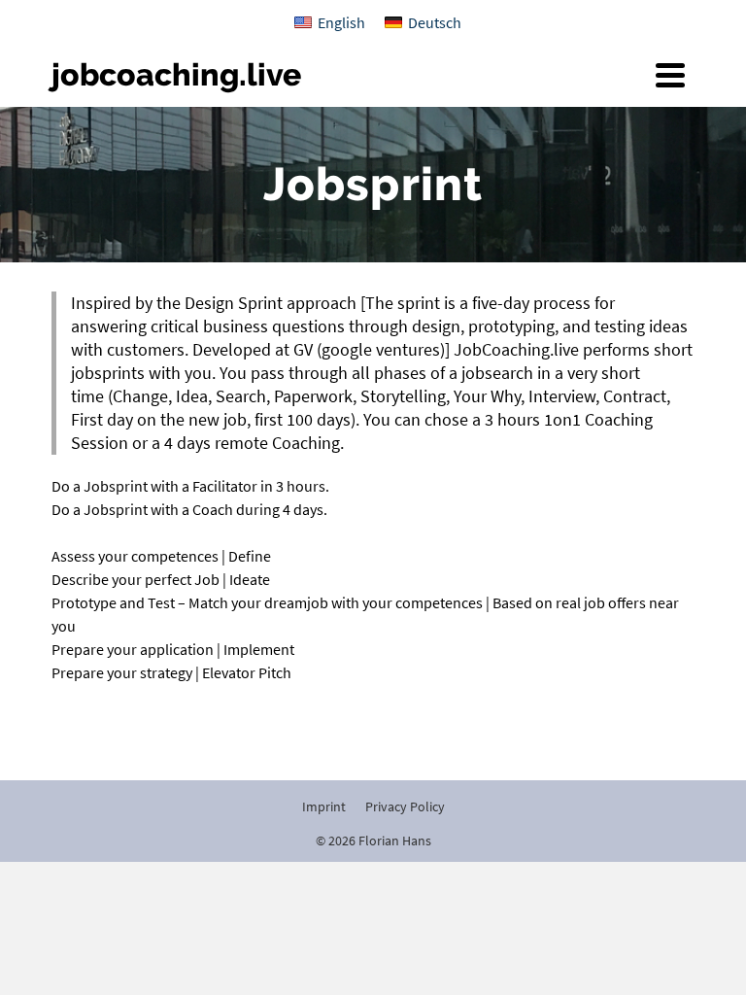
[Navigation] (670, 75)
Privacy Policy (405, 806)
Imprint (324, 806)
